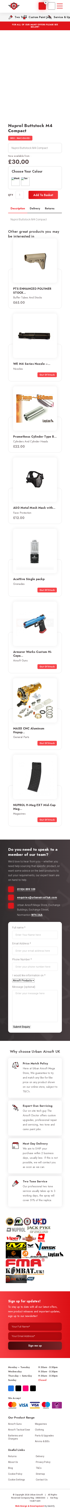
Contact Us (42, 1479)
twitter (18, 1388)
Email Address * (21, 943)
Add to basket (43, 195)
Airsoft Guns (15, 1424)
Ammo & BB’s (42, 1441)
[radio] (16, 181)
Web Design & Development (29, 1506)
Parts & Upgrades (44, 1435)
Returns (12, 1456)
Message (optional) (23, 986)
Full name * (19, 927)
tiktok (33, 1388)
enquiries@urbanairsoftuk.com (37, 897)
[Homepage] (14, 6)
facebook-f (11, 1388)
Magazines (41, 1424)
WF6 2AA (36, 914)
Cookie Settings (16, 1479)
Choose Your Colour (27, 171)
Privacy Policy (43, 1462)
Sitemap (40, 1474)
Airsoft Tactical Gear (19, 1429)
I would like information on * (28, 975)
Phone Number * (22, 959)
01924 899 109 (26, 889)
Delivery (40, 1456)
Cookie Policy (15, 1474)
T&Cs (39, 1468)
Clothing (39, 1429)
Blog (10, 1468)
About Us (13, 1462)
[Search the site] (51, 6)
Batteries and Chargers (15, 1437)
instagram (25, 1388)
